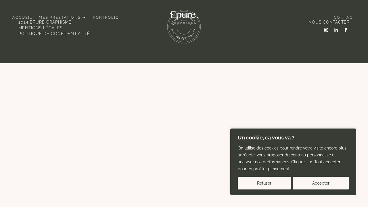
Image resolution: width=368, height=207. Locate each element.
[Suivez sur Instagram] (326, 30)
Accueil (22, 18)
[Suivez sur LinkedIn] (336, 30)
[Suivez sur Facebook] (346, 30)
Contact (345, 18)
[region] (293, 161)
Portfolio (106, 18)
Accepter (320, 183)
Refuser (264, 183)
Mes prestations (60, 18)
